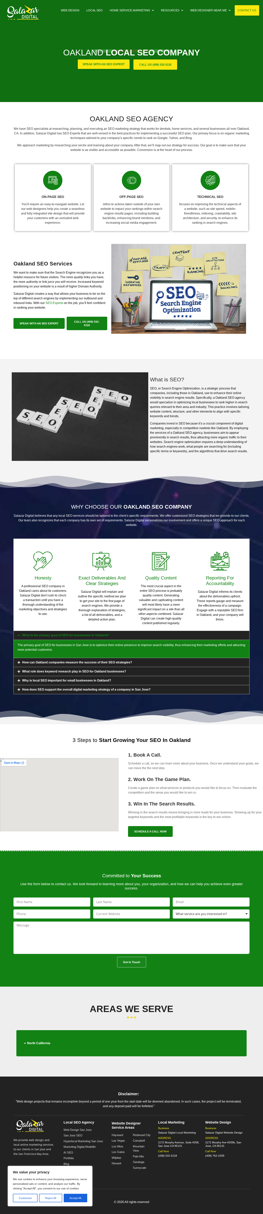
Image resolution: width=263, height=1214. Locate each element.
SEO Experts (54, 303)
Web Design (70, 10)
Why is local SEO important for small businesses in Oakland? (66, 680)
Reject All (50, 1198)
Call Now (163, 1151)
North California (38, 1043)
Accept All (75, 1198)
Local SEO (94, 10)
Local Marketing (171, 1122)
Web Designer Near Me (208, 10)
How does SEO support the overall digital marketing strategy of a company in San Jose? (86, 689)
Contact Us (247, 10)
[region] (50, 1186)
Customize (25, 1198)
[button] (132, 10)
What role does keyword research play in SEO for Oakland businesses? (74, 671)
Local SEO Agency (79, 1122)
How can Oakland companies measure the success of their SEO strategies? (77, 662)
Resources (170, 10)
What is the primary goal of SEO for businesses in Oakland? (65, 635)
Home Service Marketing (130, 10)
